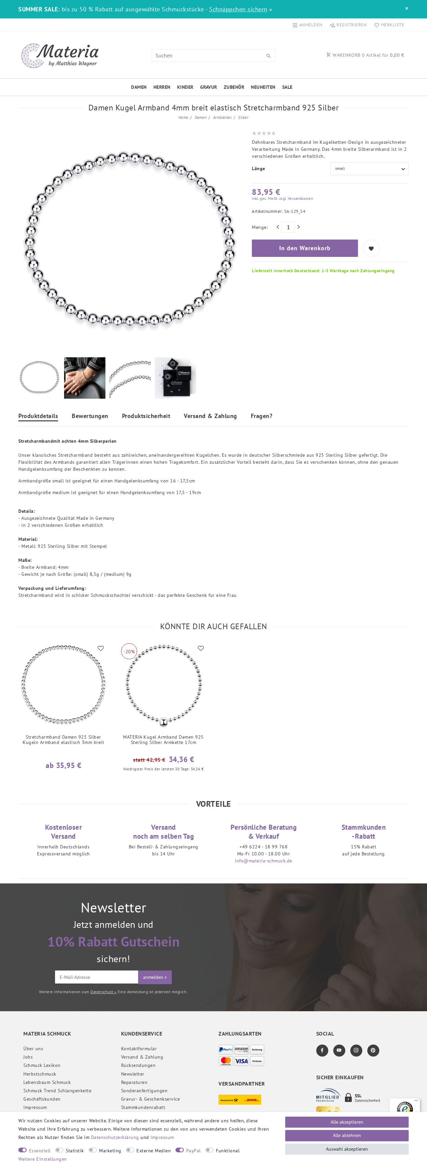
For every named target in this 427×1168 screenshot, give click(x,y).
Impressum (35, 1107)
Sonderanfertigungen (144, 1091)
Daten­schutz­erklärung (115, 1137)
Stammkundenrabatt (143, 1107)
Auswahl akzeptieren (347, 1149)
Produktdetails (38, 416)
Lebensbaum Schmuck (47, 1082)
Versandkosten (300, 198)
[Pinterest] (373, 1051)
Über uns (33, 1049)
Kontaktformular (139, 1049)
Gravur (208, 87)
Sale (287, 87)
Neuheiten (263, 87)
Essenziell (40, 1151)
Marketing (110, 1151)
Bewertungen (90, 416)
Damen (139, 87)
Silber (243, 117)
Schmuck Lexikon (42, 1065)
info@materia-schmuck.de (263, 861)
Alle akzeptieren (347, 1122)
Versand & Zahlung (210, 416)
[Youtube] (339, 1051)
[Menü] (416, 1102)
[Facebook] (322, 1051)
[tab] (38, 417)
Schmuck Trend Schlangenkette (57, 1091)
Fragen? (262, 416)
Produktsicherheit (146, 416)
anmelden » (155, 977)
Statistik (75, 1151)
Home (183, 117)
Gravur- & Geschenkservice (150, 1099)
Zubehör (234, 87)
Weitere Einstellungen (42, 1159)
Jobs (28, 1057)
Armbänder (222, 117)
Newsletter (132, 1074)
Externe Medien (153, 1151)
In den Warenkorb (305, 248)
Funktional (228, 1151)
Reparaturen (134, 1082)
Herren (161, 87)
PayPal (193, 1151)
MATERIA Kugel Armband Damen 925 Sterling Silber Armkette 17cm (163, 739)
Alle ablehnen (347, 1135)
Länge (258, 168)
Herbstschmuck (39, 1074)
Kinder (185, 87)
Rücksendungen (138, 1065)
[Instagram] (356, 1051)
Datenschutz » (103, 991)
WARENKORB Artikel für (367, 55)
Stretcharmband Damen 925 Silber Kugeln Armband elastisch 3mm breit (63, 739)
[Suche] (268, 56)
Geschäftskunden (42, 1099)
